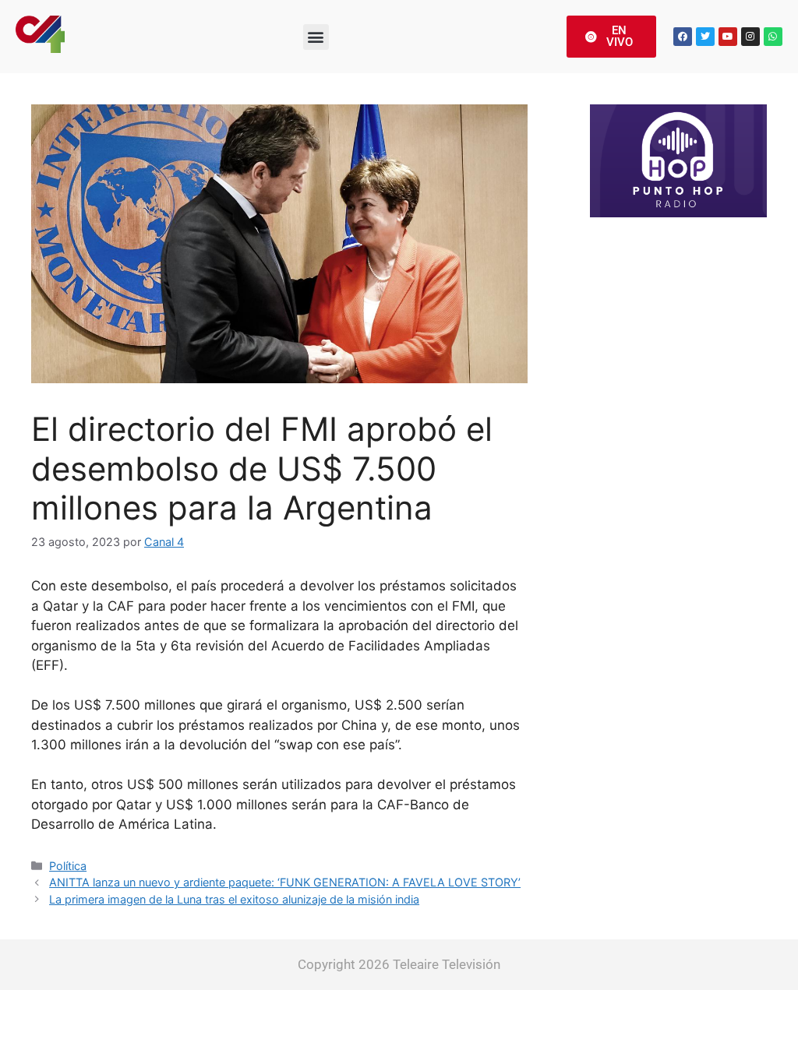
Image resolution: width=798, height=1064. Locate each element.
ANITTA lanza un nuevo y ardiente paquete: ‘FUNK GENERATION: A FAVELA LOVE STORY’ (285, 882)
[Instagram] (750, 36)
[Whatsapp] (773, 36)
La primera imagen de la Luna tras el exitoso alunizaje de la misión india (234, 899)
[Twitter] (705, 36)
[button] (316, 37)
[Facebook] (682, 36)
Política (68, 865)
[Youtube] (728, 36)
